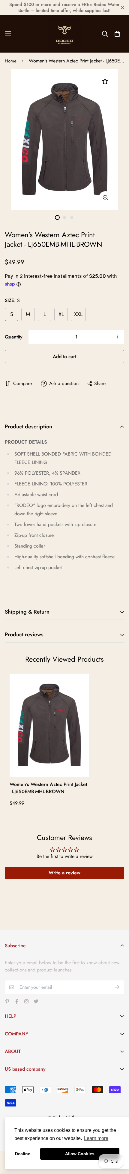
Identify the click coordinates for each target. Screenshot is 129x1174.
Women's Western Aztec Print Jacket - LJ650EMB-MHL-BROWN (48, 788)
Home (10, 61)
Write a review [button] (64, 872)
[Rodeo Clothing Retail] (64, 34)
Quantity (13, 336)
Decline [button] (22, 1153)
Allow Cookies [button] (79, 1153)
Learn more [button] (96, 1138)
